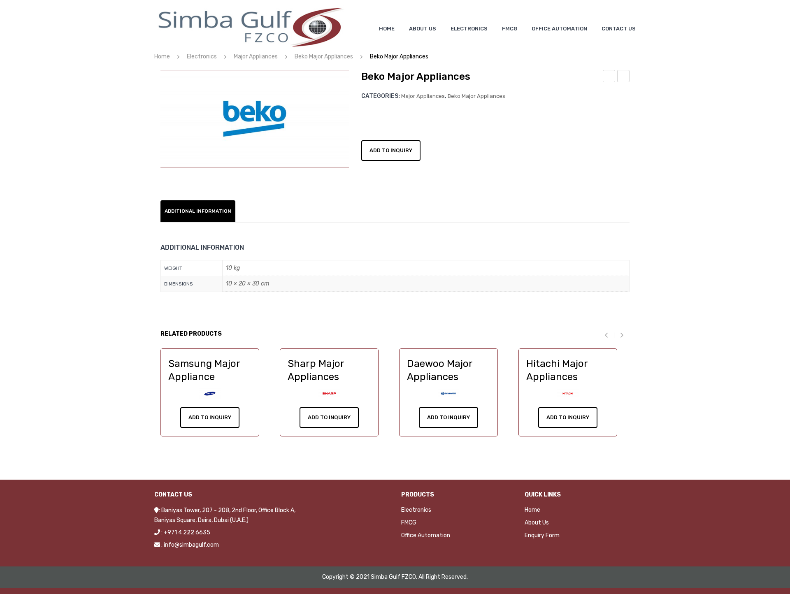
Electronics (202, 56)
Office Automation (425, 535)
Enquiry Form (542, 535)
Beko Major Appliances (324, 56)
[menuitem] (387, 28)
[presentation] (609, 335)
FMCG (408, 522)
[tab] (197, 211)
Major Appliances (256, 56)
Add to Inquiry (390, 150)
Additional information (198, 211)
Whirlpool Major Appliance (609, 77)
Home (162, 56)
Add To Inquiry (209, 417)
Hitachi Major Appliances (624, 77)
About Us (537, 522)
